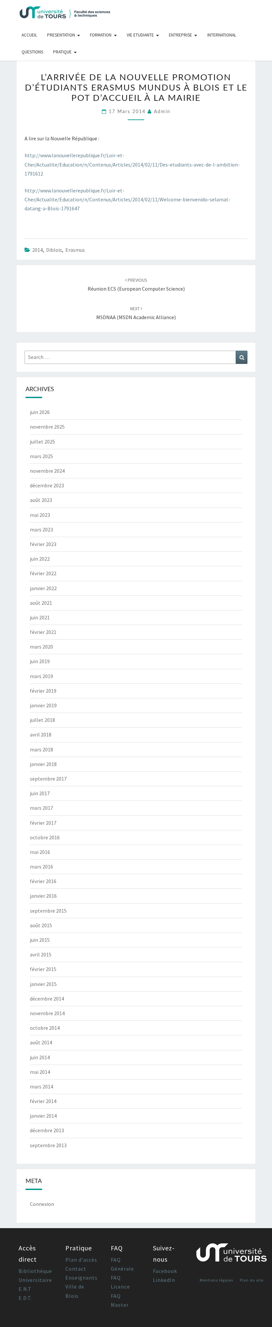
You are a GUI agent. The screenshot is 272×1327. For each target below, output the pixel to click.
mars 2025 (41, 456)
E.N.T (25, 1289)
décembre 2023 (47, 485)
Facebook (165, 1271)
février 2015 (43, 969)
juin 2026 (40, 412)
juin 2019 (40, 661)
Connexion (42, 1204)
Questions (32, 52)
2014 (37, 249)
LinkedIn (164, 1280)
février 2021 (43, 632)
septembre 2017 (48, 778)
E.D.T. (25, 1297)
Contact (75, 1268)
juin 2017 (40, 793)
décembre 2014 (47, 998)
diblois (54, 249)
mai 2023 (40, 515)
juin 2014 (40, 1057)
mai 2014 (40, 1072)
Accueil (29, 35)
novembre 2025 (47, 426)
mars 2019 (41, 676)
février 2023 (43, 544)
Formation (100, 35)
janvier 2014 (43, 1115)
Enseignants (81, 1277)
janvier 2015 (43, 984)
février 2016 (43, 881)
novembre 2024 (47, 470)
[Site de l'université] (231, 1255)
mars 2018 (41, 749)
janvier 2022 (43, 588)
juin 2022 (40, 558)
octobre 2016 (45, 837)
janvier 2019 (43, 705)
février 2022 (43, 573)
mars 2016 (41, 866)
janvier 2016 (43, 895)
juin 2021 (40, 617)
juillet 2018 (42, 720)
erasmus (75, 249)
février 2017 (43, 822)
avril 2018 (40, 734)
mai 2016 (40, 852)
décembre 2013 (47, 1130)
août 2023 (41, 500)
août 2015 (41, 925)
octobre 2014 (45, 1027)
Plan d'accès (81, 1259)
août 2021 (41, 602)
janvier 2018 (43, 764)
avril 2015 (40, 954)
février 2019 (43, 690)
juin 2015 (40, 940)
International (221, 35)
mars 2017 (41, 807)
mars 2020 (41, 646)
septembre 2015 (48, 910)
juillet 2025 (42, 441)
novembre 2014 (47, 1013)
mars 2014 (41, 1086)
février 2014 (43, 1101)
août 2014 (41, 1042)
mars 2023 (41, 529)
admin (162, 111)
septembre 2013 (48, 1145)
